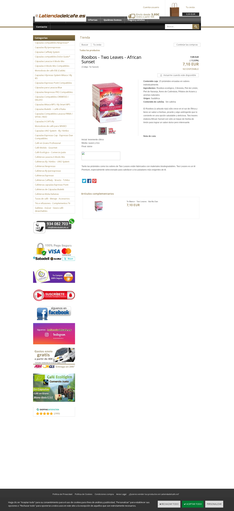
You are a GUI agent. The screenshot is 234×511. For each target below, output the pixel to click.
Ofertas (92, 19)
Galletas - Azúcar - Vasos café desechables (49, 209)
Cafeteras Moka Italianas (47, 194)
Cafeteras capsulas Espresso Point (51, 184)
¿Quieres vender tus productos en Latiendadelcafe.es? (154, 494)
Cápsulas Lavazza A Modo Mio (49, 61)
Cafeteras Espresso (44, 175)
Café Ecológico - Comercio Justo (50, 152)
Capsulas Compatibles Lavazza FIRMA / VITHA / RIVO (54, 115)
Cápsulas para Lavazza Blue (48, 87)
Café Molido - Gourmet (46, 147)
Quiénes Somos (112, 19)
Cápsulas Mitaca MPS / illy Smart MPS (52, 104)
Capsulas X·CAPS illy (44, 121)
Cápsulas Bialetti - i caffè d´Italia (50, 109)
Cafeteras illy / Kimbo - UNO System (52, 161)
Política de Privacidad (62, 494)
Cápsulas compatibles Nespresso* (52, 42)
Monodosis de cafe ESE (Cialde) (50, 70)
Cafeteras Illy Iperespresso (48, 170)
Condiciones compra (104, 494)
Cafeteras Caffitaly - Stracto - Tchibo (52, 180)
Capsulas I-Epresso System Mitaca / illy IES (53, 77)
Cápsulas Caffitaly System (47, 52)
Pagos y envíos (136, 19)
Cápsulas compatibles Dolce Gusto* (52, 56)
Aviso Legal (121, 494)
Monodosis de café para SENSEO (51, 126)
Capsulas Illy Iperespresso (47, 47)
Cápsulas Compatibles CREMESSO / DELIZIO (52, 98)
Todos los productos (89, 50)
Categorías (41, 37)
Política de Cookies (83, 494)
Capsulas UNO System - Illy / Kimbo (52, 130)
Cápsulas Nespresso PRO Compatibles (54, 92)
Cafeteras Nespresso (45, 166)
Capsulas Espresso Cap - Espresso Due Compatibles (54, 137)
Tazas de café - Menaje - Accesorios (52, 198)
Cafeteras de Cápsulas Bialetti (49, 189)
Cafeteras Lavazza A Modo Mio (50, 157)
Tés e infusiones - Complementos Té (52, 203)
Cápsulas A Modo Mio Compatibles (52, 65)
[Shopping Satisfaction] (48, 410)
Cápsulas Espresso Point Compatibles (53, 82)
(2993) (57, 413)
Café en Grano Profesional (48, 143)
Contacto (41, 26)
